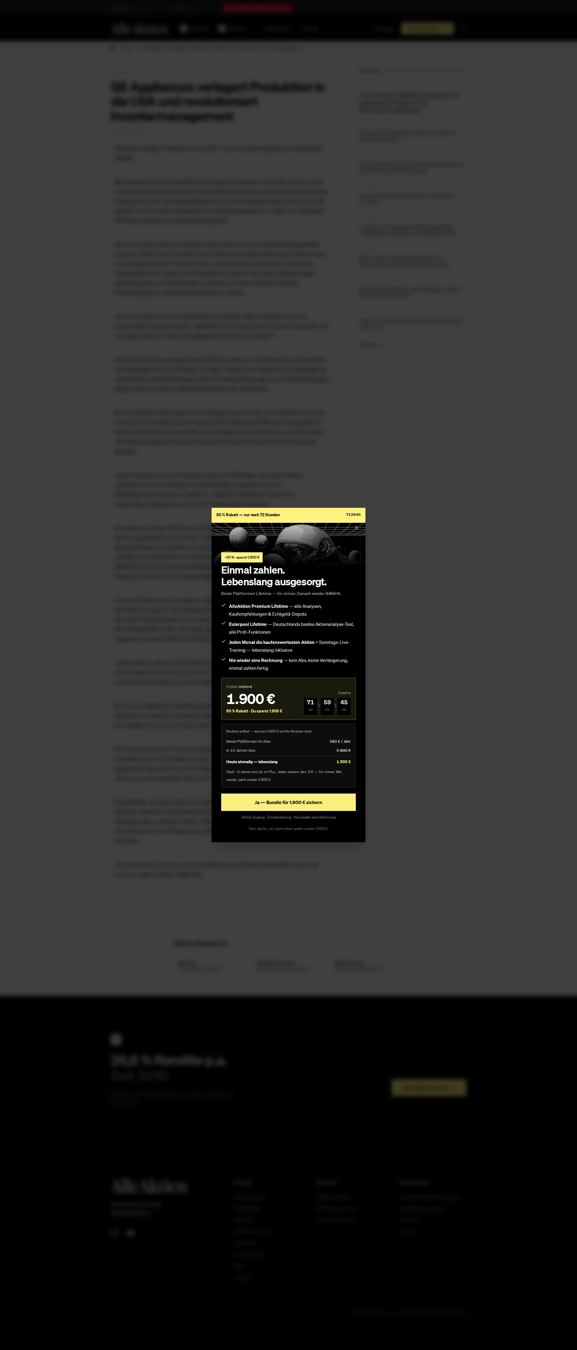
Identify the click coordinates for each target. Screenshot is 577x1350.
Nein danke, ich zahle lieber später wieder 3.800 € (288, 828)
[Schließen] (356, 527)
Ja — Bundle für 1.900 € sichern (288, 802)
